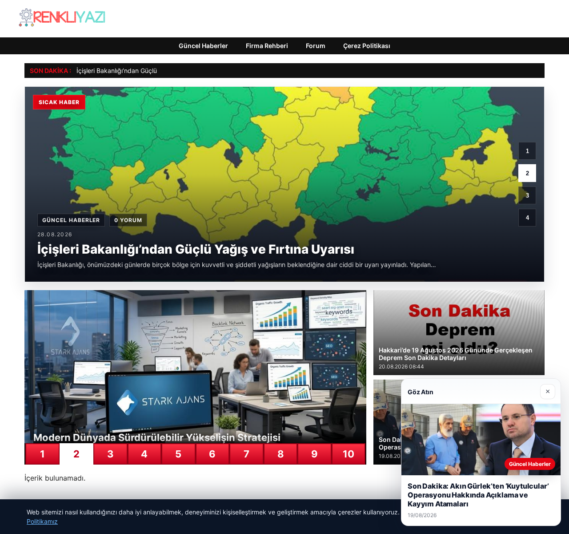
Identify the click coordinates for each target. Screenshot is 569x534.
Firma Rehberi (267, 45)
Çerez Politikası (366, 45)
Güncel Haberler (203, 45)
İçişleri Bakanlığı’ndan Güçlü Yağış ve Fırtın (137, 70)
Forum (315, 45)
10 (348, 454)
